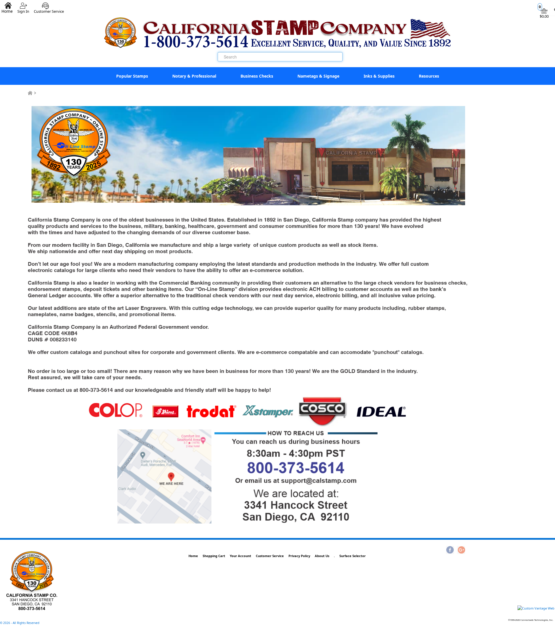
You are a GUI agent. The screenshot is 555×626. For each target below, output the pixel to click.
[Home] (30, 93)
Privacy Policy (299, 556)
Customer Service (49, 9)
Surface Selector (352, 556)
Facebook (450, 550)
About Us (322, 556)
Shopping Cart (214, 556)
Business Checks (256, 76)
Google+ (461, 550)
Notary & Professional (194, 76)
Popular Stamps (132, 76)
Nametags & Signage (318, 76)
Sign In (23, 9)
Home (193, 556)
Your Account (240, 556)
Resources (429, 76)
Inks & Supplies (379, 76)
